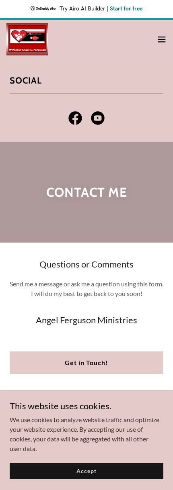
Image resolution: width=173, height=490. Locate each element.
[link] (27, 39)
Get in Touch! (86, 362)
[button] (162, 39)
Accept (86, 471)
